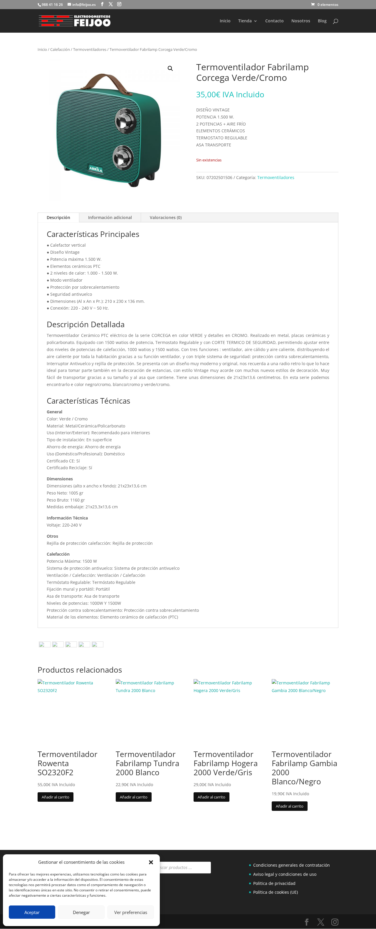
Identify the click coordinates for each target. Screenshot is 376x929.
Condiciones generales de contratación (291, 865)
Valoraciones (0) (166, 217)
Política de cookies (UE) (275, 892)
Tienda (245, 21)
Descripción (58, 217)
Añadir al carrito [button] (55, 797)
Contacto (274, 21)
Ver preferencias (130, 912)
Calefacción (60, 49)
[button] (151, 862)
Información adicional (110, 217)
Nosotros (300, 21)
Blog (322, 21)
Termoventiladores (89, 49)
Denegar (81, 912)
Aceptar (32, 912)
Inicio (225, 21)
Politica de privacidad (274, 883)
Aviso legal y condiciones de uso (284, 874)
